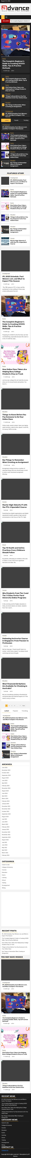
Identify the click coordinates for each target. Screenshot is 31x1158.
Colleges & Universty (7, 867)
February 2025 (5, 785)
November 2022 (6, 834)
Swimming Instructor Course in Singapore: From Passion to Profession (15, 640)
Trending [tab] (25, 120)
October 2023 (5, 811)
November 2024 (6, 788)
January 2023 (5, 829)
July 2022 (4, 842)
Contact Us (5, 1150)
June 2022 (4, 845)
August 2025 (5, 778)
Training (4, 882)
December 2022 (6, 832)
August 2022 (5, 840)
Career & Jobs (6, 864)
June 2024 (4, 793)
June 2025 (4, 780)
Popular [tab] (16, 120)
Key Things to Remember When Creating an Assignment (15, 97)
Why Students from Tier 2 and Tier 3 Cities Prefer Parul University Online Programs (15, 595)
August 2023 (5, 816)
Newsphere (23, 1154)
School (4, 545)
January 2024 (5, 803)
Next (23, 705)
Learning (4, 877)
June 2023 (4, 821)
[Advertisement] (15, 908)
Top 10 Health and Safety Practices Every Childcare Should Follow (13, 550)
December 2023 (6, 806)
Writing (4, 888)
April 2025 (4, 783)
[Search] (29, 17)
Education (7, 85)
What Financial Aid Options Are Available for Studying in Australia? (14, 686)
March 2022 (5, 852)
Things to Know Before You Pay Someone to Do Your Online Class (16, 88)
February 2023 (5, 827)
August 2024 (5, 791)
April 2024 (4, 796)
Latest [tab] (7, 120)
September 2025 (6, 775)
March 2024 (5, 798)
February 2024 (5, 801)
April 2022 (4, 850)
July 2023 (4, 819)
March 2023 (5, 824)
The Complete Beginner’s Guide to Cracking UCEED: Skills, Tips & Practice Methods (16, 115)
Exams (7, 76)
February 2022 (5, 855)
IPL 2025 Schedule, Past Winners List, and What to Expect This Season (16, 106)
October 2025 (5, 772)
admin (13, 68)
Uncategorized (9, 102)
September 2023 (6, 814)
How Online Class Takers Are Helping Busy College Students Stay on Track (15, 80)
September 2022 (6, 837)
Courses (12, 238)
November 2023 (6, 809)
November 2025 (6, 770)
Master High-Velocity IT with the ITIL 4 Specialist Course (18, 242)
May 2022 (4, 847)
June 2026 (4, 767)
